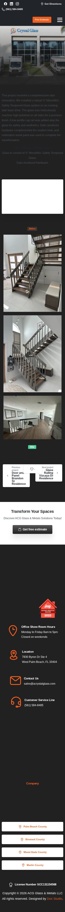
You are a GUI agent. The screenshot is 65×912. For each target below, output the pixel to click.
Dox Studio (54, 898)
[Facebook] (5, 3)
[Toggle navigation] (59, 20)
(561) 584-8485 (14, 9)
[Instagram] (17, 3)
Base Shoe (43, 55)
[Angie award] (13, 613)
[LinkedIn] (11, 3)
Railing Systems (21, 55)
